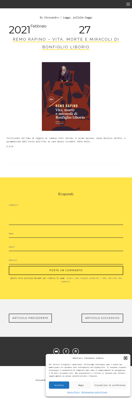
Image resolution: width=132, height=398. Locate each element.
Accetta (59, 385)
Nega (81, 385)
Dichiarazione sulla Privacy (94, 392)
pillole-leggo (82, 17)
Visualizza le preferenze (109, 385)
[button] (125, 358)
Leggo (66, 17)
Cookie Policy (73, 392)
